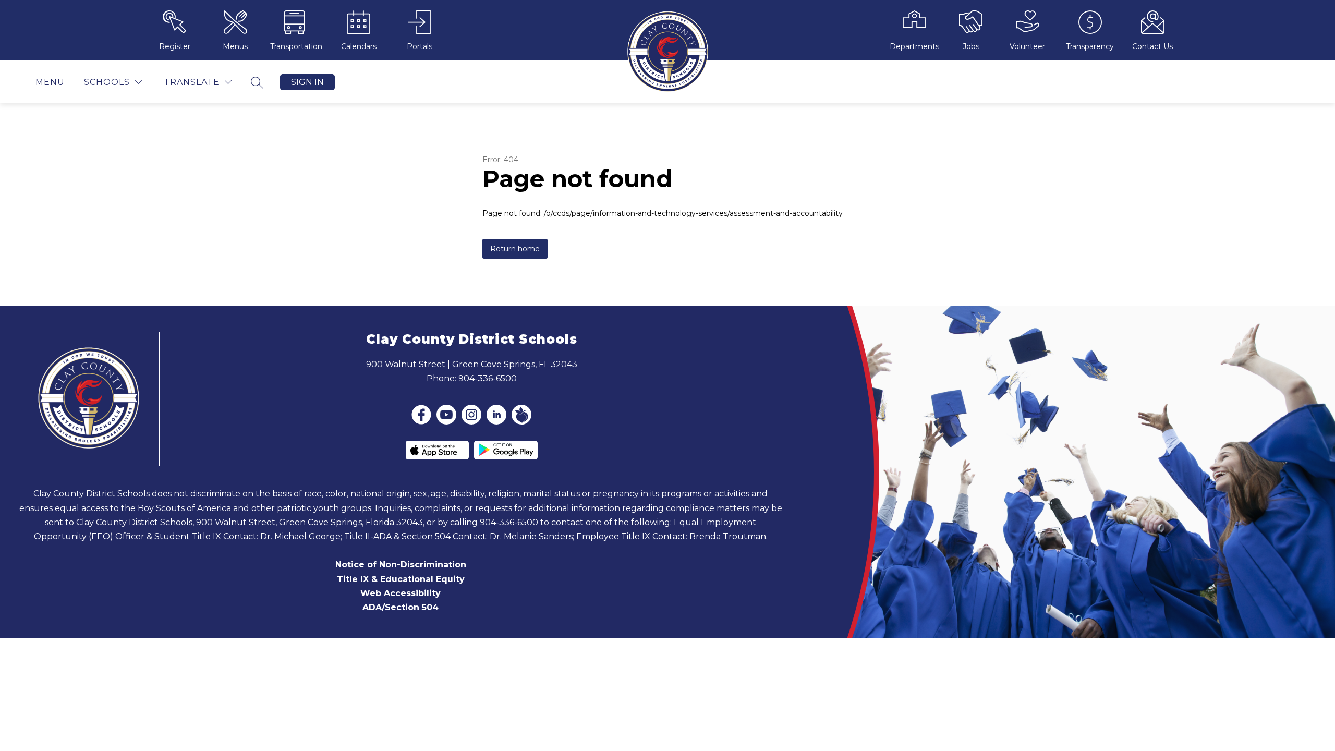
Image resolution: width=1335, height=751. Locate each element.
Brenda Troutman (727, 536)
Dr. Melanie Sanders (531, 536)
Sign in (307, 82)
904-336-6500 (487, 378)
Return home (515, 248)
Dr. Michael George (300, 536)
